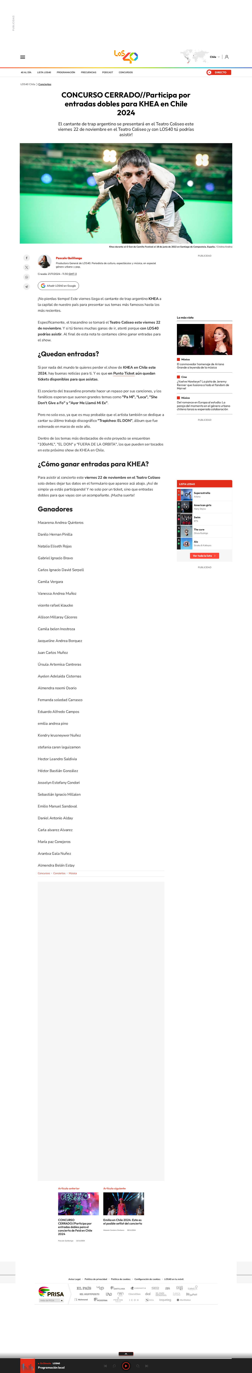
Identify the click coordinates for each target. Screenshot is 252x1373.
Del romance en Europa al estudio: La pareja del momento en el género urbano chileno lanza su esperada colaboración (203, 405)
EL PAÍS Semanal (161, 1293)
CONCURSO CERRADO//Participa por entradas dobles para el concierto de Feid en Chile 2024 (75, 1227)
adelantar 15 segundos (138, 1366)
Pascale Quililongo (69, 258)
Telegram (26, 286)
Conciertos (44, 84)
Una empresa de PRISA (51, 1291)
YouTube (119, 1254)
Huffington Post (88, 1293)
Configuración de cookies (147, 1279)
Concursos (126, 72)
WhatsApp (26, 277)
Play (126, 1366)
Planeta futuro (175, 1293)
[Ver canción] (186, 495)
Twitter (26, 267)
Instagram (111, 1254)
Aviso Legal (74, 1279)
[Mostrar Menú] (25, 57)
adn (178, 1288)
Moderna (99, 1298)
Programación (66, 72)
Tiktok (104, 1254)
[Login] (227, 57)
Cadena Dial (148, 1293)
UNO (109, 1293)
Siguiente (146, 1366)
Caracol (191, 1288)
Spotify (141, 1254)
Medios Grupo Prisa (51, 1300)
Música (73, 873)
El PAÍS (84, 1288)
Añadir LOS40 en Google (61, 285)
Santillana (119, 1288)
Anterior (105, 1366)
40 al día (26, 72)
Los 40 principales (101, 1288)
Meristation (183, 1298)
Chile (213, 57)
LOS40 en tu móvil (174, 1279)
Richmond (81, 1298)
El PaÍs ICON (133, 1298)
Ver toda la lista (202, 555)
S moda (149, 1298)
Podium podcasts (118, 1298)
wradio (120, 1293)
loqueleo (165, 1298)
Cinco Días (134, 1293)
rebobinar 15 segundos (114, 1366)
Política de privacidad (96, 1279)
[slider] (126, 1358)
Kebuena (188, 1293)
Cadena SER (154, 1288)
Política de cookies (120, 1279)
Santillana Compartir (138, 1288)
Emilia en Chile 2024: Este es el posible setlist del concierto (122, 1221)
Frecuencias (88, 72)
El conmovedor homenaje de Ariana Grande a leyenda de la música (200, 365)
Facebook (26, 258)
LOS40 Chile (126, 57)
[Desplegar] (126, 1353)
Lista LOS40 (44, 72)
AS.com (166, 1288)
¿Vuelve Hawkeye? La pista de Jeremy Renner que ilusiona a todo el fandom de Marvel (203, 385)
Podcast (107, 72)
